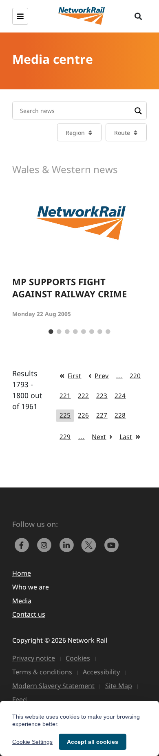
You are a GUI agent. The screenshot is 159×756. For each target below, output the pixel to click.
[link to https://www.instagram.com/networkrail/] (46, 544)
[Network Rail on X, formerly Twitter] (91, 544)
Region (75, 132)
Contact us (28, 614)
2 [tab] (59, 332)
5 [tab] (84, 332)
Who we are (30, 587)
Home (21, 573)
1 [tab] (51, 332)
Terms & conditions (42, 671)
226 (83, 415)
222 (83, 395)
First (74, 375)
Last (125, 436)
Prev (101, 375)
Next (99, 436)
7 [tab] (100, 332)
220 (135, 375)
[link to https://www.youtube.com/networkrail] (112, 544)
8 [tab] (108, 332)
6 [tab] (92, 332)
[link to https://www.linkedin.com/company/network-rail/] (68, 544)
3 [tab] (67, 332)
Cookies (78, 658)
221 (65, 395)
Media (21, 600)
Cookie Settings (32, 742)
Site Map (118, 685)
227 (101, 415)
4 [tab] (75, 332)
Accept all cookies (92, 742)
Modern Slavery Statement (53, 685)
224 (120, 395)
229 (65, 436)
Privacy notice (33, 658)
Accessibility (101, 671)
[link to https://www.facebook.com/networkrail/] (23, 544)
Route (122, 132)
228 (120, 415)
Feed (19, 699)
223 (101, 395)
